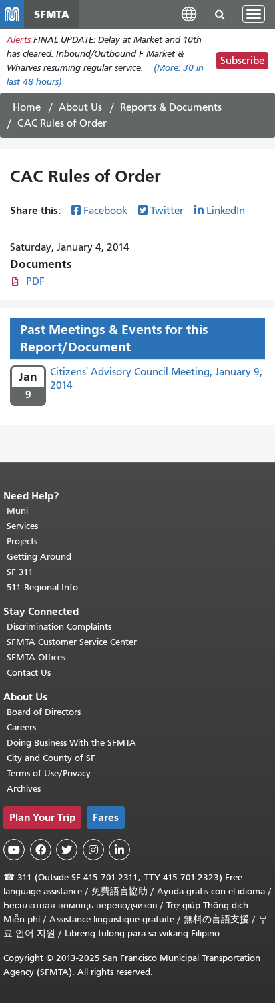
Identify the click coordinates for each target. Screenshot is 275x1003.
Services (22, 526)
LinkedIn (225, 211)
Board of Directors (44, 712)
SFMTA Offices (36, 657)
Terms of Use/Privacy (49, 773)
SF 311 (20, 572)
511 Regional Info (42, 587)
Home (27, 107)
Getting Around (39, 556)
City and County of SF (51, 758)
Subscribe (242, 61)
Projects (22, 541)
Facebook (105, 211)
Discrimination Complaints (59, 626)
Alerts (19, 39)
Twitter (167, 211)
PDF (35, 281)
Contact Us (29, 672)
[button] (189, 14)
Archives (24, 788)
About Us (80, 107)
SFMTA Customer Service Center (72, 642)
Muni (17, 510)
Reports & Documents (171, 107)
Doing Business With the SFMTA (71, 742)
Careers (21, 727)
